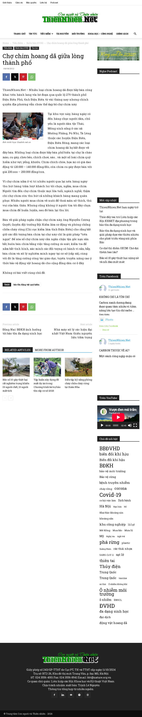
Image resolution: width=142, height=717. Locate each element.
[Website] (88, 695)
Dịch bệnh (124, 500)
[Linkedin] (63, 695)
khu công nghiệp (112, 524)
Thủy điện (110, 566)
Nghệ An (110, 536)
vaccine (123, 578)
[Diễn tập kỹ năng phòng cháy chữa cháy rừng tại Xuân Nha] (78, 367)
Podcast (54, 2)
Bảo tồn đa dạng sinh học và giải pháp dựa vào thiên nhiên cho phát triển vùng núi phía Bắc (119, 236)
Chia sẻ (105, 329)
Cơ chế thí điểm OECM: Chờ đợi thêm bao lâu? (119, 250)
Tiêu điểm (45, 33)
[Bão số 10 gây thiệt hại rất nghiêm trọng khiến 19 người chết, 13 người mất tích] (16, 367)
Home (6, 43)
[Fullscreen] (135, 425)
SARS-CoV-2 (106, 554)
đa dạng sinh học (114, 611)
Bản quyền (31, 2)
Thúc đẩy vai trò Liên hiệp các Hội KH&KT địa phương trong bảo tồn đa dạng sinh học (118, 221)
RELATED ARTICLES (18, 350)
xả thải (102, 584)
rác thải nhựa (123, 548)
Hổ (125, 506)
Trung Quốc (107, 572)
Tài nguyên (62, 33)
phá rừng (109, 542)
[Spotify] (79, 695)
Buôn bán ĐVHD (34, 43)
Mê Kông (104, 530)
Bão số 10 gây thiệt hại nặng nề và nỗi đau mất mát (119, 260)
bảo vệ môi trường (112, 471)
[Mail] (71, 695)
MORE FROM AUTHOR (49, 350)
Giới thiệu (7, 2)
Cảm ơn (19, 2)
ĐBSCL (118, 600)
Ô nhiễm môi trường (113, 592)
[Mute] (130, 425)
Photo (109, 319)
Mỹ (101, 536)
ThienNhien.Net (119, 286)
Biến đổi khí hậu (112, 460)
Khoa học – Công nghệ (100, 33)
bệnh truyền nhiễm (114, 483)
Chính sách (122, 33)
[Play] (102, 425)
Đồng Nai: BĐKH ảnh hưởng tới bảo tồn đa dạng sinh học (22, 331)
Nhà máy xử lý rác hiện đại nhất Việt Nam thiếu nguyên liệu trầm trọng (72, 333)
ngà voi (121, 536)
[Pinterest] (23, 77)
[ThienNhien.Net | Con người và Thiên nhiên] (71, 17)
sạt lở (120, 555)
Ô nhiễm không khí (117, 584)
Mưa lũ (128, 530)
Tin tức (33, 33)
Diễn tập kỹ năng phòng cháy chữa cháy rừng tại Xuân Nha (78, 383)
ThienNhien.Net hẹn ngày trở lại (118, 209)
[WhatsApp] (32, 77)
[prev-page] (5, 398)
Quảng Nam (105, 548)
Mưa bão (117, 530)
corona (120, 488)
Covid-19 (110, 495)
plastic (126, 543)
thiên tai (107, 561)
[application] (118, 417)
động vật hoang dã (113, 623)
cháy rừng (105, 488)
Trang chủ (20, 33)
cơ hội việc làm (107, 500)
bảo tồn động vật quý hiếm (26, 284)
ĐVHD (107, 606)
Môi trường (78, 33)
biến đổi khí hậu (114, 454)
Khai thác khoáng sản (111, 512)
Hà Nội (105, 506)
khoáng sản (106, 518)
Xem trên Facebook (108, 325)
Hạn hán (117, 506)
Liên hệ (43, 2)
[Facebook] (6, 77)
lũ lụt (131, 524)
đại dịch (105, 617)
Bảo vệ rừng (107, 477)
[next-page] (11, 398)
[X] (14, 77)
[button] (135, 34)
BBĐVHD (109, 448)
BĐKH (106, 465)
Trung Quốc (107, 578)
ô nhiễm (105, 600)
